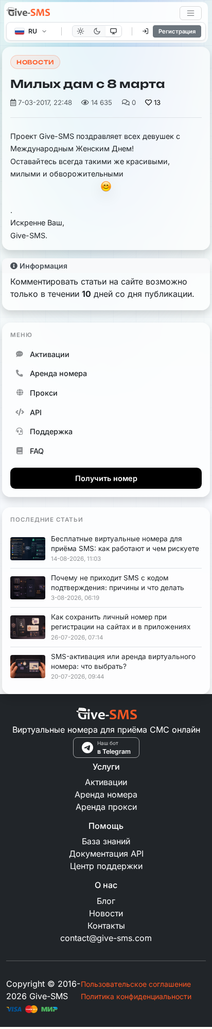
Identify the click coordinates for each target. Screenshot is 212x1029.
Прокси (44, 392)
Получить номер (106, 478)
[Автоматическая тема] (113, 31)
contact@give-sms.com (106, 938)
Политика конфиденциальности (136, 996)
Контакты (106, 925)
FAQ (37, 451)
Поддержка (51, 431)
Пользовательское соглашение (136, 984)
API (36, 412)
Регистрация (177, 31)
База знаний (106, 841)
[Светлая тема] (81, 31)
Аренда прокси (106, 807)
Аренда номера (58, 373)
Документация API (106, 853)
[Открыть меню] (191, 13)
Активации (49, 354)
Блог (106, 901)
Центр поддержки (106, 866)
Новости (35, 62)
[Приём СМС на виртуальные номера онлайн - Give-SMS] (28, 13)
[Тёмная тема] (97, 31)
